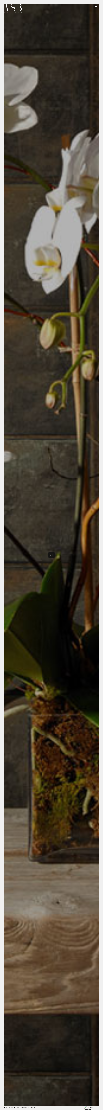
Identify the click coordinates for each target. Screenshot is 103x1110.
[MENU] (96, 7)
